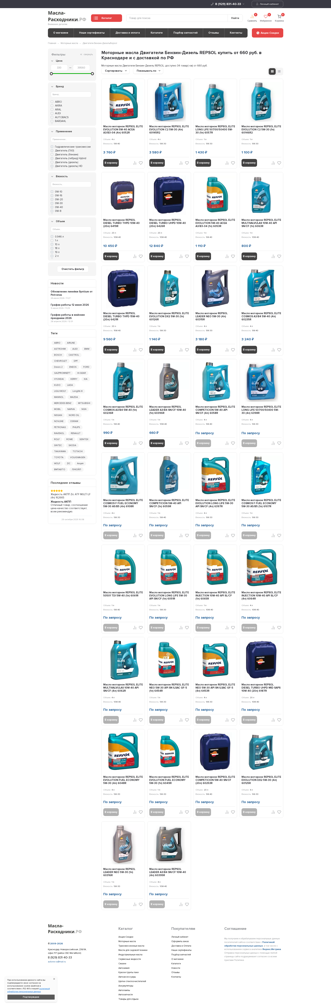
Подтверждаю (31, 997)
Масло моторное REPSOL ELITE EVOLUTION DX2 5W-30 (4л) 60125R (261, 780)
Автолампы (124, 990)
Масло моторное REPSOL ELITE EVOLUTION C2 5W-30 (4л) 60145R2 (169, 129)
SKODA (72, 445)
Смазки (122, 963)
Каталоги (157, 32)
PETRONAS (60, 427)
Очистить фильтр (73, 269)
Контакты (236, 32)
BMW (86, 349)
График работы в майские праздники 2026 (68, 316)
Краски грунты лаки (128, 972)
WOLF (57, 463)
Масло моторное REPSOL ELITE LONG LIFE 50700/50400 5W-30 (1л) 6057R (215, 129)
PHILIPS (76, 427)
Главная (52, 43)
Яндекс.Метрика (271, 949)
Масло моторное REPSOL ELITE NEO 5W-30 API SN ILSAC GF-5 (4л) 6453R (215, 687)
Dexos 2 (58, 367)
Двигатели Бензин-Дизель (96, 43)
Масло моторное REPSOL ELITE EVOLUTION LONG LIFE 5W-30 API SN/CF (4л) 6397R (215, 503)
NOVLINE (58, 421)
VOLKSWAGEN (77, 457)
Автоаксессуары (127, 976)
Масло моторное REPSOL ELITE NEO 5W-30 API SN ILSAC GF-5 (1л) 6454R (169, 687)
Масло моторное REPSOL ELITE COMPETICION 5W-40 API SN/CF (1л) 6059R (169, 503)
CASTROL (74, 355)
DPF (76, 361)
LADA (70, 385)
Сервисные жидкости (129, 959)
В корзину (111, 162)
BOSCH (58, 355)
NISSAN (58, 415)
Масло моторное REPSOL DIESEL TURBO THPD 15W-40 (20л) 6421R (121, 316)
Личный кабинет (269, 4)
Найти (235, 18)
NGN (84, 409)
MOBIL (57, 409)
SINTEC (58, 445)
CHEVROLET (60, 361)
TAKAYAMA (60, 451)
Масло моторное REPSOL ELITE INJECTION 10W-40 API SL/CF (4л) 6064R (261, 595)
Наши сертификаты (92, 32)
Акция (80, 463)
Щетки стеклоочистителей (132, 981)
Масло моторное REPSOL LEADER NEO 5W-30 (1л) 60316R (119, 872)
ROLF (57, 439)
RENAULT (76, 433)
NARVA (71, 409)
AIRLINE (71, 343)
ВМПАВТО (59, 469)
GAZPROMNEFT (62, 373)
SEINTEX (83, 439)
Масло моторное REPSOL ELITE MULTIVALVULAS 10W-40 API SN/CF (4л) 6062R (123, 687)
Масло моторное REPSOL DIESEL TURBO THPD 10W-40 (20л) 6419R (121, 223)
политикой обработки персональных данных (28, 990)
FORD (86, 367)
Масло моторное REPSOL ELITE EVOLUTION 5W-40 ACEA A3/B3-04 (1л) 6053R (215, 223)
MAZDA (74, 397)
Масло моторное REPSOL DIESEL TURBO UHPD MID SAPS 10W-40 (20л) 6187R (261, 687)
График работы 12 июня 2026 (70, 304)
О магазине (60, 32)
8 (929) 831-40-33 (228, 4)
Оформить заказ (180, 941)
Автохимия (123, 968)
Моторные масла (69, 43)
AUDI (75, 349)
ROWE (69, 439)
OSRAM (74, 421)
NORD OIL (74, 415)
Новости (175, 968)
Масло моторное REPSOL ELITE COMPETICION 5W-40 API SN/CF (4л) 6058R (215, 410)
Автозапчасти (125, 994)
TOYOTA (58, 457)
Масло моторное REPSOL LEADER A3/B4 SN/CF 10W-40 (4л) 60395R (167, 872)
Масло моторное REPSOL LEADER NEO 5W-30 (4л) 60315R (211, 316)
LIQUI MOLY (60, 391)
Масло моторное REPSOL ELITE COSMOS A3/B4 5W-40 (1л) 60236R (123, 410)
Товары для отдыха (128, 999)
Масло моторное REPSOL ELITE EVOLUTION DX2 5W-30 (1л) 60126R (169, 316)
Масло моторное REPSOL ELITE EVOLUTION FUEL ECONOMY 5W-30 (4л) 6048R (123, 780)
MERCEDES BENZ (62, 403)
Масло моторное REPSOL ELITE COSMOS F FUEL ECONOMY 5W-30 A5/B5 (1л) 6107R (261, 503)
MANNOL (58, 397)
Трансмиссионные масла (131, 945)
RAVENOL (59, 433)
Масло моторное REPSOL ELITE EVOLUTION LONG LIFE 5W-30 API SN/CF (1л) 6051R (169, 595)
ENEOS (73, 367)
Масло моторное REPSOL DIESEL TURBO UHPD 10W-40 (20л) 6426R (167, 223)
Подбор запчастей (185, 32)
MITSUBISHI (84, 403)
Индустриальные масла (130, 954)
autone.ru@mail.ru (57, 961)
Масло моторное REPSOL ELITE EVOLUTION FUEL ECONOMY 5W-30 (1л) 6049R (169, 780)
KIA (85, 379)
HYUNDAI (59, 379)
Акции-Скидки (125, 937)
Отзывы (213, 32)
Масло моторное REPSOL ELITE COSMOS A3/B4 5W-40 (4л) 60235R (261, 316)
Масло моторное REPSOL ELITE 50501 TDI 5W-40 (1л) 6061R (123, 594)
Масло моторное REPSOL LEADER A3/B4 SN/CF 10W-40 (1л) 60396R (167, 410)
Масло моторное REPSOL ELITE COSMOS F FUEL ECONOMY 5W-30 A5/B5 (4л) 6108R (123, 503)
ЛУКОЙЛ (76, 469)
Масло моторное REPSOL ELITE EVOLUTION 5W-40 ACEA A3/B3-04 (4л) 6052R (123, 129)
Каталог (107, 18)
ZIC (68, 463)
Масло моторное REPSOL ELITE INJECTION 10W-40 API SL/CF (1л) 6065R (215, 595)
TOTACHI (78, 451)
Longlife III (78, 391)
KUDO (57, 385)
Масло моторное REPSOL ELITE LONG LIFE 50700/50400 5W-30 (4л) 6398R (261, 410)
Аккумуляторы (125, 985)
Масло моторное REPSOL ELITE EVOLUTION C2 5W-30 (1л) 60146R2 (261, 129)
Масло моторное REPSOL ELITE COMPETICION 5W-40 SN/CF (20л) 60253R (215, 780)
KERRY (74, 379)
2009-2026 (56, 943)
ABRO (57, 343)
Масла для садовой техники (132, 950)
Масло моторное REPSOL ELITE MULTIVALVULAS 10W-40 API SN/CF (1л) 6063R (261, 223)
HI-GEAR (81, 373)
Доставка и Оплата (181, 945)
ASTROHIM (60, 349)
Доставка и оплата (128, 32)
